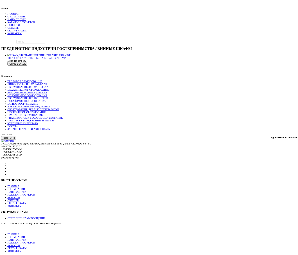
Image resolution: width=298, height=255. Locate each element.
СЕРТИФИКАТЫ (17, 203)
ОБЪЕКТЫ (13, 200)
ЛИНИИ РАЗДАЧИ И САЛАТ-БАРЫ (27, 84)
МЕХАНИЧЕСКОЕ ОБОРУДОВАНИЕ (28, 89)
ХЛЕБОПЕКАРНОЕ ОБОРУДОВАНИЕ (28, 106)
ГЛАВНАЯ (13, 186)
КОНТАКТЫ (14, 206)
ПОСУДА (12, 126)
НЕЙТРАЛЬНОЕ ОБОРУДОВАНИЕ (26, 112)
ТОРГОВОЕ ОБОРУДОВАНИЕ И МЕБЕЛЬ (30, 120)
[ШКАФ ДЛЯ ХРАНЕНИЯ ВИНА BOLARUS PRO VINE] (39, 55)
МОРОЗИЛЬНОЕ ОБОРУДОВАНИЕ (27, 95)
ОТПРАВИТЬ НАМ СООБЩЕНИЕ (26, 218)
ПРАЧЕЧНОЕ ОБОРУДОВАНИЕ (25, 115)
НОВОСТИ (13, 197)
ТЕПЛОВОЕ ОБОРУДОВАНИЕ (24, 81)
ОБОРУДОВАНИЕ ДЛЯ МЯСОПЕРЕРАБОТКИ (33, 109)
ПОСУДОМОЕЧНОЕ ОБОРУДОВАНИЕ (29, 101)
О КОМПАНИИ (16, 189)
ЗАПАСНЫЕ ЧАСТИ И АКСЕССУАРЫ (28, 129)
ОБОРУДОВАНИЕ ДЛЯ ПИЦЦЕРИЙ (27, 98)
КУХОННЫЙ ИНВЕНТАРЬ (22, 123)
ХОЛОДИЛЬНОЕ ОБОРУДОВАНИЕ (27, 92)
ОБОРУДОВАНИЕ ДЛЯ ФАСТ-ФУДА (27, 87)
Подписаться (8, 138)
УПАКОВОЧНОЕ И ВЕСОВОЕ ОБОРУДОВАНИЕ (35, 117)
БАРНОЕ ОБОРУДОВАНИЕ (22, 103)
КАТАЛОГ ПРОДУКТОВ (21, 194)
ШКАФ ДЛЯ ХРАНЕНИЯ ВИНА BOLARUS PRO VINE (37, 58)
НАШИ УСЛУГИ (16, 192)
